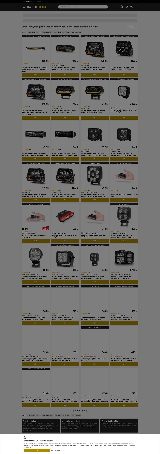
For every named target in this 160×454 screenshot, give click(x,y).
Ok (37, 450)
